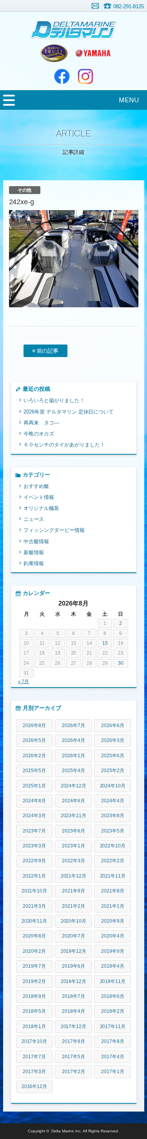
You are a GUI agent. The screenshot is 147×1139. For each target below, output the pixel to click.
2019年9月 (112, 951)
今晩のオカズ (39, 434)
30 (120, 663)
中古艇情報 (36, 541)
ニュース (34, 519)
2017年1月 (112, 1071)
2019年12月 (74, 951)
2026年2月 (34, 755)
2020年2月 (34, 951)
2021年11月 (113, 876)
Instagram (85, 76)
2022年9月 (34, 860)
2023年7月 (34, 831)
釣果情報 (34, 563)
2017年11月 (113, 1026)
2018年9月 (34, 996)
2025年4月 (73, 770)
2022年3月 (73, 860)
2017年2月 (73, 1071)
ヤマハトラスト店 (54, 53)
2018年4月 (73, 1011)
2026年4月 (73, 740)
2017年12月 (74, 1026)
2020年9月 (112, 921)
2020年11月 (34, 921)
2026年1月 (73, 755)
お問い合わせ (95, 6)
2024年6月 (73, 800)
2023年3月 (34, 846)
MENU (129, 100)
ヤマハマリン (93, 53)
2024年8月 (34, 800)
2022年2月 (112, 860)
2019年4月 (112, 966)
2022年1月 (34, 876)
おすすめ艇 (36, 486)
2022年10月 (113, 846)
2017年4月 (112, 1056)
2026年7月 (73, 725)
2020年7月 (73, 936)
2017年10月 (34, 1041)
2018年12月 (74, 981)
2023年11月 (74, 815)
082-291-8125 (128, 6)
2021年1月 (112, 906)
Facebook (62, 76)
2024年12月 (74, 786)
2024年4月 (112, 800)
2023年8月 (112, 815)
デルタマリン (73, 25)
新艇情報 (34, 552)
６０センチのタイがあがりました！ (64, 445)
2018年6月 (112, 996)
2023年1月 (73, 846)
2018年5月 (34, 1011)
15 (105, 643)
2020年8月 (34, 936)
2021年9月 (73, 891)
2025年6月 (112, 755)
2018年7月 (73, 996)
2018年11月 (113, 981)
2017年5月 (73, 1056)
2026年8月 (34, 725)
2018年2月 (112, 1011)
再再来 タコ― (41, 423)
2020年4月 (112, 936)
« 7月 (23, 681)
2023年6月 (73, 831)
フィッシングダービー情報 (54, 530)
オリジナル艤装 (41, 508)
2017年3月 (34, 1071)
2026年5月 (34, 740)
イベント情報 (39, 497)
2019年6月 (73, 966)
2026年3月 (112, 740)
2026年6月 (112, 725)
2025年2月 (112, 770)
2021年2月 (73, 906)
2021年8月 (112, 891)
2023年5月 (112, 831)
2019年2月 (34, 981)
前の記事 (47, 351)
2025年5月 (34, 770)
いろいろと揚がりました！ (54, 400)
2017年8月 (112, 1041)
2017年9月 (73, 1041)
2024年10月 (113, 786)
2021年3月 (34, 906)
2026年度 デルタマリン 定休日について (69, 412)
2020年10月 (74, 921)
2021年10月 (34, 891)
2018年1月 (34, 1026)
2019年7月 (34, 966)
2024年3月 (34, 815)
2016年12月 (34, 1086)
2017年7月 (34, 1056)
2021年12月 (74, 876)
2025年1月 (34, 786)
